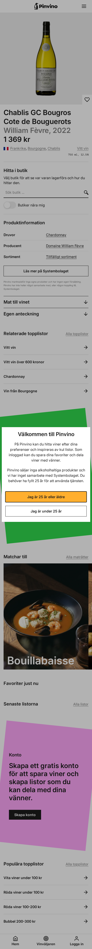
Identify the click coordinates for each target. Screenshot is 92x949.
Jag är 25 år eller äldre (46, 497)
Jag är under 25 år (46, 511)
